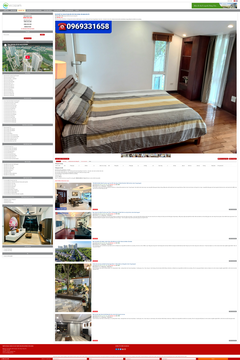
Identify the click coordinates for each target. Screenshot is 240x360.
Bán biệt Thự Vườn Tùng (103, 184)
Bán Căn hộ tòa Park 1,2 (9, 86)
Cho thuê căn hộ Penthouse (9, 108)
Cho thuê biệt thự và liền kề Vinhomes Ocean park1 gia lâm (16, 181)
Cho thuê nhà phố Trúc (8, 146)
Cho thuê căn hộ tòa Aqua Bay (10, 106)
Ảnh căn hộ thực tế (28, 205)
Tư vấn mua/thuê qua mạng (27, 28)
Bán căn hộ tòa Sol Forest (9, 77)
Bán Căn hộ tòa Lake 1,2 (9, 84)
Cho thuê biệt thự (58, 10)
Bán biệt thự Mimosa (8, 170)
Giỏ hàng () (233, 158)
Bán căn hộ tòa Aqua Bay (9, 81)
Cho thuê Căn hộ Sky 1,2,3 (9, 109)
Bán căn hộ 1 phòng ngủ (9, 95)
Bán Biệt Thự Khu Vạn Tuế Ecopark (11, 164)
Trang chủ (6, 10)
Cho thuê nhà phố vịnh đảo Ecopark (11, 158)
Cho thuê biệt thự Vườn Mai (9, 183)
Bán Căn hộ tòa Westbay (9, 87)
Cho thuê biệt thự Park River (10, 186)
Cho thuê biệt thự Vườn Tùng (10, 184)
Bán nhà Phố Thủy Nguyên (9, 130)
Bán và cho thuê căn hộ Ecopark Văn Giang (21, 346)
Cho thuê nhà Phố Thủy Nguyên (10, 149)
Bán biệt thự (21, 10)
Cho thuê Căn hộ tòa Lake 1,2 (10, 112)
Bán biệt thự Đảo (7, 171)
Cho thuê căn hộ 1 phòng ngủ (10, 118)
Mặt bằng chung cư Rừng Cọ (10, 199)
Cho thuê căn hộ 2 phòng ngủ (10, 120)
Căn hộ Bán (230, 0)
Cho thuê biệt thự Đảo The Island (10, 189)
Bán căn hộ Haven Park (9, 92)
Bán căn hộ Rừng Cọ (8, 89)
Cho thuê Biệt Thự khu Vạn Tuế (10, 180)
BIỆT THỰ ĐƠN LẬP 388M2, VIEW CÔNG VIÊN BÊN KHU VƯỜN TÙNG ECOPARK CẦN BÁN (112, 241)
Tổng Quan (58, 161)
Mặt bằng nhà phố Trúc (9, 202)
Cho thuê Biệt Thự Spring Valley (10, 192)
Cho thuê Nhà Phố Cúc (8, 152)
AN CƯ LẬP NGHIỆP (8, 256)
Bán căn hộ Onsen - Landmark (10, 78)
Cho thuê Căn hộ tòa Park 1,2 (10, 111)
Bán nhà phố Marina (8, 133)
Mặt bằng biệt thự (7, 201)
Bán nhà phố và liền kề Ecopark (34, 10)
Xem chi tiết (95, 209)
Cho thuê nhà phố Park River (10, 154)
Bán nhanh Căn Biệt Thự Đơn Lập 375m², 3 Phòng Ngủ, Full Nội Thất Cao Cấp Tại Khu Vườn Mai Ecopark (116, 212)
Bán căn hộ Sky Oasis (8, 80)
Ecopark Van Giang (8, 250)
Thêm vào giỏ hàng (224, 158)
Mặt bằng (64, 161)
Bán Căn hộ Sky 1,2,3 (8, 83)
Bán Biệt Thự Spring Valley (9, 174)
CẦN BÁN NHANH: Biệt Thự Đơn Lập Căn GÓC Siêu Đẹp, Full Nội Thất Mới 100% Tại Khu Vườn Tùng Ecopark (117, 183)
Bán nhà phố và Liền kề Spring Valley (11, 136)
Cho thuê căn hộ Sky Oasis (9, 117)
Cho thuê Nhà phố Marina (9, 151)
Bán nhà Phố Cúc (7, 131)
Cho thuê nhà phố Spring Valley (10, 155)
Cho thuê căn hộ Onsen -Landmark (11, 102)
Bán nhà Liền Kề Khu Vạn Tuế (10, 140)
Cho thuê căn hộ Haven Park (10, 103)
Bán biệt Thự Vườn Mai (9, 165)
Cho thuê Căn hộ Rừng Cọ (9, 115)
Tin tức (77, 10)
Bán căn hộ (13, 10)
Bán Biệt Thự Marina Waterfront (10, 173)
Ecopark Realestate (8, 248)
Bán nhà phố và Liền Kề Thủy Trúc (11, 137)
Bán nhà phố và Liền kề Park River (11, 134)
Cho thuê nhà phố (69, 10)
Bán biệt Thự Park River (9, 168)
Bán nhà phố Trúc (7, 127)
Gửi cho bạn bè (84, 161)
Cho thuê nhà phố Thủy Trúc (10, 157)
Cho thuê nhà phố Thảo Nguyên (10, 148)
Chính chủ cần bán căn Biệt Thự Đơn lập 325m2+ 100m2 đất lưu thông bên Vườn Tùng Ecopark (114, 264)
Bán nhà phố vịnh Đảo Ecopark (10, 139)
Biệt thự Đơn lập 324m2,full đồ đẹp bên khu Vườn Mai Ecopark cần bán (109, 314)
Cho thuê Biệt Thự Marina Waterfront (11, 190)
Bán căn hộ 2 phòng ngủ (9, 93)
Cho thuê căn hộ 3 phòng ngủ (10, 121)
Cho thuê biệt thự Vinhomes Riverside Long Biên (14, 193)
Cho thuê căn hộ (48, 10)
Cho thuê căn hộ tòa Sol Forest (10, 105)
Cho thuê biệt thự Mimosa (9, 187)
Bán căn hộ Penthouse (8, 90)
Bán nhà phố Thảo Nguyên (9, 128)
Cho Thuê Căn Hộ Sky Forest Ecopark (11, 100)
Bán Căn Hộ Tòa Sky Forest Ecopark (11, 75)
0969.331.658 (5, 358)
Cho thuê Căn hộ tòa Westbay (10, 114)
